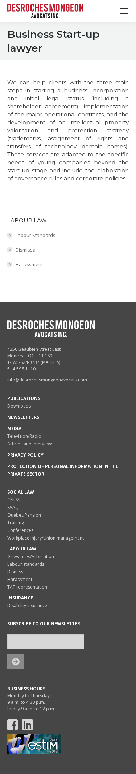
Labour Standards (35, 235)
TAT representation (27, 587)
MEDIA (14, 428)
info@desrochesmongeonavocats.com (47, 380)
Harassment (29, 264)
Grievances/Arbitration (30, 556)
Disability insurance (27, 605)
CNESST (14, 500)
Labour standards (25, 564)
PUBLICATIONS (23, 398)
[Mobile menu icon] (124, 11)
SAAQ (13, 507)
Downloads (19, 406)
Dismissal (26, 249)
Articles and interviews (30, 444)
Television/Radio (24, 436)
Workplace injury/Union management (45, 538)
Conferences (20, 530)
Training (15, 523)
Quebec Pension (24, 515)
